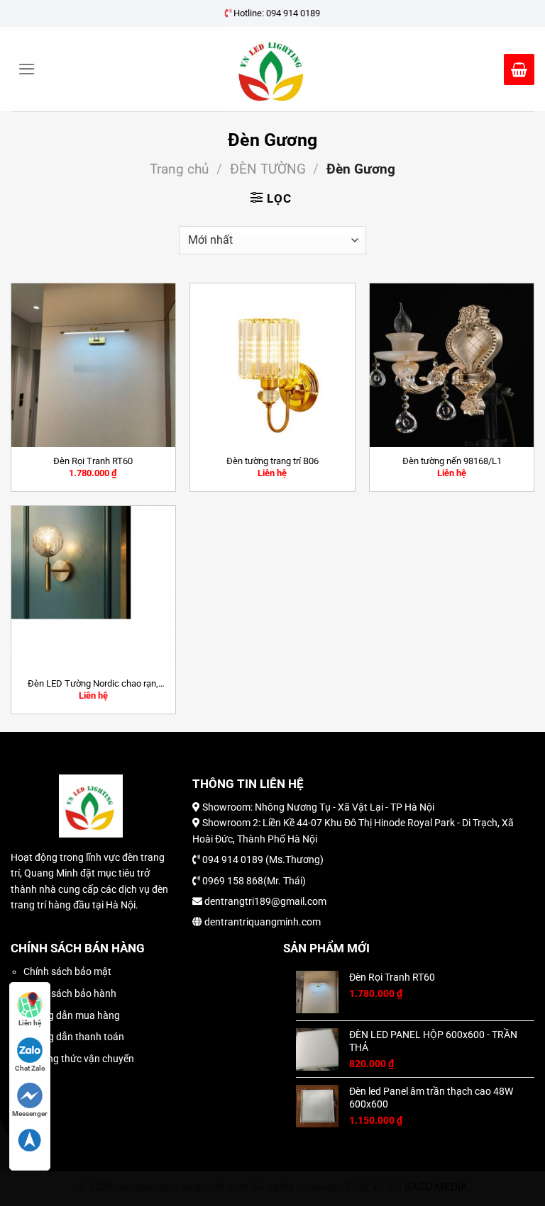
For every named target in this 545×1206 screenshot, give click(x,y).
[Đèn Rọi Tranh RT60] (93, 365)
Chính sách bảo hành (69, 993)
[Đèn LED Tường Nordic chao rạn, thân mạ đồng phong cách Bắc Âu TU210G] (93, 588)
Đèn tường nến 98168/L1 (452, 461)
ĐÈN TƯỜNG (268, 169)
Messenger (30, 1113)
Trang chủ (179, 169)
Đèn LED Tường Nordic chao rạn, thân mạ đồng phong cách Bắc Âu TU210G (93, 683)
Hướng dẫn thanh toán (73, 1036)
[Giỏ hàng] (519, 69)
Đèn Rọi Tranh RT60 (93, 461)
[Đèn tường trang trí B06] (272, 365)
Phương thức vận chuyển (78, 1058)
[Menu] (27, 69)
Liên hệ (29, 1023)
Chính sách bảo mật (67, 971)
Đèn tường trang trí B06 (272, 461)
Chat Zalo (30, 1068)
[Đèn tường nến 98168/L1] (452, 365)
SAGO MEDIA (436, 1186)
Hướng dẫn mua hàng (71, 1015)
